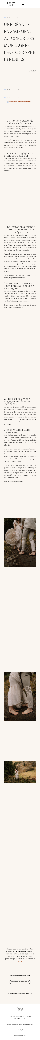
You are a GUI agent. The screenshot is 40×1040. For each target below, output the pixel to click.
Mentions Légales (20, 1030)
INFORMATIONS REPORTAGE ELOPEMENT (20, 993)
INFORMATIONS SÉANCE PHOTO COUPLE (20, 975)
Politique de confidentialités (20, 1035)
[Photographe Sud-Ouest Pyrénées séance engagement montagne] (20, 98)
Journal (20, 961)
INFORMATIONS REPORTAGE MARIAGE (20, 982)
